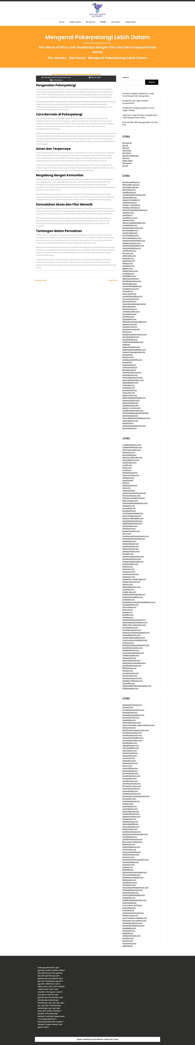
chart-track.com (129, 294)
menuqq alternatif (46, 967)
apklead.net (127, 946)
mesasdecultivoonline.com (133, 538)
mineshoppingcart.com (132, 735)
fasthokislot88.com (130, 824)
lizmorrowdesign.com (131, 875)
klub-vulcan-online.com (132, 842)
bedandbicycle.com (130, 811)
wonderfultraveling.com (132, 296)
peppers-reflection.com (132, 681)
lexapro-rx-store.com (131, 408)
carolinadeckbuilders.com (133, 245)
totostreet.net (128, 758)
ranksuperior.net (129, 658)
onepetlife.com (128, 897)
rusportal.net (127, 480)
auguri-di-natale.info (131, 200)
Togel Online (130, 22)
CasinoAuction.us (129, 367)
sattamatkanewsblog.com (133, 637)
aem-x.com (127, 766)
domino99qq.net (129, 455)
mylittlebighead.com (131, 801)
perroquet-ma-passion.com (134, 920)
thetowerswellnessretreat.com (135, 887)
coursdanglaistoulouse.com (134, 195)
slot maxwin (59, 986)
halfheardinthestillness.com (134, 349)
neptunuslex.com (129, 197)
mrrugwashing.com (130, 604)
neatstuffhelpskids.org (131, 286)
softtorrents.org (129, 849)
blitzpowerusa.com (130, 549)
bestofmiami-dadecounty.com (135, 730)
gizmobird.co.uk (128, 190)
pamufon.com (128, 857)
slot (57, 984)
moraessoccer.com (130, 289)
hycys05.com (127, 554)
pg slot (59, 981)
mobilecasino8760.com (132, 360)
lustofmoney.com (129, 675)
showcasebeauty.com (131, 238)
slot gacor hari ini (46, 994)
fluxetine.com (128, 357)
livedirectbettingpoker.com (133, 594)
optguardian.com (129, 755)
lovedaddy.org (128, 599)
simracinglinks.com (130, 230)
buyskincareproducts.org (132, 410)
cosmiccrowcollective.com (133, 498)
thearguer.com (128, 577)
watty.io (125, 483)
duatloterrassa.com (130, 854)
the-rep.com (127, 253)
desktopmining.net (130, 403)
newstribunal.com (129, 712)
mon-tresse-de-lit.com (132, 905)
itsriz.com (126, 488)
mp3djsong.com (129, 192)
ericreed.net (127, 355)
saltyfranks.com (129, 256)
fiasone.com (127, 584)
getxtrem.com (128, 569)
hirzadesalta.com (129, 743)
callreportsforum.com (131, 935)
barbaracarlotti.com (130, 400)
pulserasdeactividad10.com (133, 398)
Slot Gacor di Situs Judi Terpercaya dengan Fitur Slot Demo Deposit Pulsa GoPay (97, 49)
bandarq (50, 981)
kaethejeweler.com (130, 892)
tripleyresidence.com (131, 847)
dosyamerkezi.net (129, 233)
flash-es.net (127, 609)
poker (48, 970)
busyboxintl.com (129, 511)
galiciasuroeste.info (130, 278)
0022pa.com (127, 263)
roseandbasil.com (129, 339)
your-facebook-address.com (134, 918)
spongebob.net (129, 508)
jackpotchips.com (129, 829)
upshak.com (127, 612)
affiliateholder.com (130, 688)
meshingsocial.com (130, 574)
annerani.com (128, 258)
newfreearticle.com (130, 546)
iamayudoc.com (129, 798)
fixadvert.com (128, 212)
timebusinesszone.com (132, 678)
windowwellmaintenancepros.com (136, 686)
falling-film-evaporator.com (134, 625)
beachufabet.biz (129, 903)
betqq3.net (127, 362)
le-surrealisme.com (130, 235)
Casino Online (75, 22)
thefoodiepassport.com (132, 377)
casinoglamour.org (130, 420)
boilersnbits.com (129, 541)
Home (61, 22)
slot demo (126, 153)
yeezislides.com (129, 720)
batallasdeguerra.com (131, 281)
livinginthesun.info (129, 485)
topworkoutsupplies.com (132, 738)
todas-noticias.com (130, 475)
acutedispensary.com (131, 635)
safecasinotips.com (130, 826)
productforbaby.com (131, 531)
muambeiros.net (129, 314)
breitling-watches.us (131, 207)
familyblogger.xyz (129, 837)
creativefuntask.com (131, 788)
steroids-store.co (129, 327)
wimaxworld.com (129, 301)
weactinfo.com (128, 571)
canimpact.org (128, 387)
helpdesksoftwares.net (132, 705)
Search (125, 77)
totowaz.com (128, 643)
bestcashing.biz (129, 306)
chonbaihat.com (129, 319)
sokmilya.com (128, 938)
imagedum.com (129, 885)
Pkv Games (90, 22)
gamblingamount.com (131, 665)
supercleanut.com (130, 809)
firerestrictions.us (129, 309)
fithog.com (127, 332)
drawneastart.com (130, 821)
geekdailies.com (129, 928)
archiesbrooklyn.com (131, 311)
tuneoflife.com (128, 683)
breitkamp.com (128, 844)
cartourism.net (128, 393)
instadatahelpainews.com (133, 925)
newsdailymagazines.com (133, 715)
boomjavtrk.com (129, 943)
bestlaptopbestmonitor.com (134, 334)
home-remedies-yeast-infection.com (138, 725)
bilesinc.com (127, 268)
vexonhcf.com (128, 220)
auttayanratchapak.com (132, 513)
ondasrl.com (127, 867)
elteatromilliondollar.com (132, 518)
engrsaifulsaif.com (130, 791)
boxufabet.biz (128, 910)
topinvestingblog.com (131, 248)
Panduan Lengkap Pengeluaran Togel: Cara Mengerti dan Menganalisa (138, 94)
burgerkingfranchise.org (132, 521)
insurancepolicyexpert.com (133, 240)
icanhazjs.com (128, 385)
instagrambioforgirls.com (133, 561)
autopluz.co (127, 215)
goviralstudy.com (129, 390)
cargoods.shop (128, 490)
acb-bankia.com (129, 607)
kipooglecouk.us (129, 370)
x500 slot (50, 984)
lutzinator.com (128, 864)
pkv (47, 1005)
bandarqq (53, 997)
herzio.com (127, 467)
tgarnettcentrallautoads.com (134, 210)
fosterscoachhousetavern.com (135, 536)
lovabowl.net (127, 707)
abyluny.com (127, 941)
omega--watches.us (131, 205)
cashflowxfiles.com (130, 564)
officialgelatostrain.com (132, 890)
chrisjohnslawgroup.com (132, 839)
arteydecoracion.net (131, 329)
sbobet (57, 1011)
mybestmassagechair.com (133, 352)
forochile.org (127, 291)
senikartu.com (128, 478)
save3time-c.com (130, 218)
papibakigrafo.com (130, 382)
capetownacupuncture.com (134, 493)
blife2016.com (128, 870)
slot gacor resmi (53, 992)
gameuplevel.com (130, 771)
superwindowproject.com (133, 380)
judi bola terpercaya (55, 1016)
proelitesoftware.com (131, 832)
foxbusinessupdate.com (132, 597)
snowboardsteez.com (131, 559)
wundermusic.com (130, 781)
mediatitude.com (129, 225)
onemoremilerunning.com (133, 556)
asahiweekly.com (129, 806)
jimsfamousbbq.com (131, 182)
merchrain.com (128, 930)
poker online (127, 160)
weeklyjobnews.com (130, 650)
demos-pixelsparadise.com (134, 223)
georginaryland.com (130, 337)
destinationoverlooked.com (134, 663)
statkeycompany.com (131, 243)
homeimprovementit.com (133, 710)
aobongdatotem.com (131, 722)
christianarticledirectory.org (134, 426)
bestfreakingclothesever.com (134, 622)
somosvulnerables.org (131, 852)
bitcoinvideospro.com (131, 495)
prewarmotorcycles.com (132, 228)
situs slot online (45, 1011)
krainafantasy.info (129, 472)
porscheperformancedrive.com (135, 859)
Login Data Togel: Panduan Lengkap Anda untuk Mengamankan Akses (139, 116)
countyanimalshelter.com (133, 653)
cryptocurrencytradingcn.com (134, 640)
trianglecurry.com (129, 882)
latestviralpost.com (130, 544)
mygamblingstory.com (131, 445)
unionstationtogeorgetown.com (136, 796)
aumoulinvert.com (130, 375)
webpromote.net (129, 324)
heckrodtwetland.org (131, 347)
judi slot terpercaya (130, 155)
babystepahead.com (131, 660)
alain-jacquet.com (130, 500)
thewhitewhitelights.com (132, 342)
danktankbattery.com (131, 587)
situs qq (125, 148)
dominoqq (126, 150)
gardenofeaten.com (131, 551)
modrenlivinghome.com (132, 923)
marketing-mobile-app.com (134, 579)
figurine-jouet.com (130, 915)
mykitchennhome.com (131, 372)
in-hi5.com (126, 470)
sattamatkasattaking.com (133, 895)
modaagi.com (128, 273)
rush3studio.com (129, 462)
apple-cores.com (129, 395)
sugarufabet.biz (129, 908)
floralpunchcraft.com (131, 582)
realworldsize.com (130, 526)
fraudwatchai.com (130, 763)
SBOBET (103, 22)
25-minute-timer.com (131, 786)
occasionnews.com (130, 673)
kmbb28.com (127, 933)
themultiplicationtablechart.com (136, 418)
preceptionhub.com (130, 717)
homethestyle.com (130, 773)
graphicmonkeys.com (131, 816)
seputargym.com (129, 750)
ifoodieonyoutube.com (132, 733)
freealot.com (127, 804)
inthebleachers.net (130, 405)
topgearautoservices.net (133, 913)
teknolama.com (129, 528)
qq (60, 997)
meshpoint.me (128, 506)
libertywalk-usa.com (130, 184)
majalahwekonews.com (132, 447)
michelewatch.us (129, 202)
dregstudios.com (129, 283)
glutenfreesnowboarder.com (134, 872)
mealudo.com (128, 589)
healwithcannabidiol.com (132, 877)
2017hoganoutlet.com (131, 450)
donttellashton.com (130, 460)
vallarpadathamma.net (132, 523)
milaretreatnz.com (130, 271)
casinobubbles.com (130, 748)
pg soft (41, 981)
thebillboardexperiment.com (134, 900)
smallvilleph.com (129, 276)
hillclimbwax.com (129, 668)
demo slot (42, 986)
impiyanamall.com (130, 753)
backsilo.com (127, 615)
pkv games (127, 143)
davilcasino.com (129, 760)
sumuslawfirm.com (130, 627)
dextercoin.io (127, 423)
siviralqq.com (127, 617)
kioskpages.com (129, 880)
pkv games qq (44, 973)
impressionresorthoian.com (133, 620)
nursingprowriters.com (131, 630)
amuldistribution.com (131, 776)
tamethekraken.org (130, 862)
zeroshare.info (128, 266)
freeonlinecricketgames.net (134, 304)
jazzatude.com (128, 261)
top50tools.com (129, 250)
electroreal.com (129, 727)
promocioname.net (130, 299)
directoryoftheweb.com (132, 457)
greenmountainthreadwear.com (136, 632)
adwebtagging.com (130, 655)
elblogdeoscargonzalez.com (134, 321)
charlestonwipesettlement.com (135, 645)
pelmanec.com (128, 452)
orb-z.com (126, 533)
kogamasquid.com (130, 415)
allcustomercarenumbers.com (135, 834)
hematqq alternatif (46, 1021)
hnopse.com (127, 670)
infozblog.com (128, 316)
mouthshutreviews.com (132, 740)
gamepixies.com (129, 819)
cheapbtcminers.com (131, 793)
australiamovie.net (130, 187)
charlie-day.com (129, 592)
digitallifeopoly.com (130, 745)
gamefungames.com (131, 783)
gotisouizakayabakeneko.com (135, 503)
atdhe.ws (126, 344)
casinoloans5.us (129, 365)
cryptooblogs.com (130, 768)
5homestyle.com (129, 428)
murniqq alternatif (47, 1019)
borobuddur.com (129, 778)
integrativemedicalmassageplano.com (138, 602)
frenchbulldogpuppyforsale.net (135, 413)
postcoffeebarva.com (131, 516)
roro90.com (127, 465)
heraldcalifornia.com (131, 814)
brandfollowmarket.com (132, 648)
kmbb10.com (127, 566)
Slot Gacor (115, 22)
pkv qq (125, 145)
